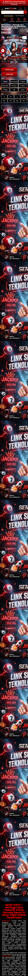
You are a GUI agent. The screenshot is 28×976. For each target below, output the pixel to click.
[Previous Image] (3, 50)
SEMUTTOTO (6, 921)
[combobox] (12, 12)
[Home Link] (10, 8)
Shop (2, 9)
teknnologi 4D (6, 956)
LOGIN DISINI (9, 74)
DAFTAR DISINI (9, 69)
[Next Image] (25, 50)
